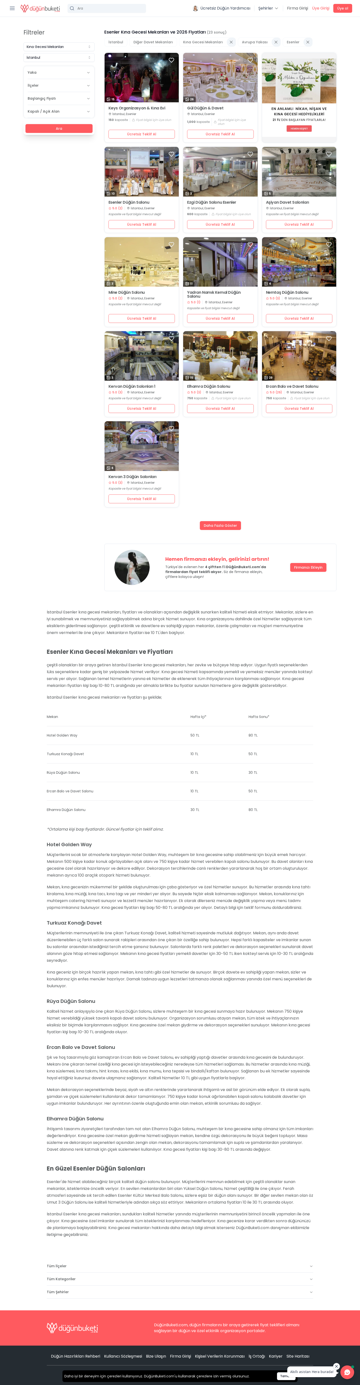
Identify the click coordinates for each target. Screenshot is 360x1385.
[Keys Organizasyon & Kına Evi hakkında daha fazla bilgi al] (142, 77)
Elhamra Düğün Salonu (208, 386)
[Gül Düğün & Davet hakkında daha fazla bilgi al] (220, 77)
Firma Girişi (297, 8)
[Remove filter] (231, 42)
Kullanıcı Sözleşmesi (123, 1356)
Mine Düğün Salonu (126, 292)
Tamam (286, 1376)
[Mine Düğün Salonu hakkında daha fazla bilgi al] (142, 262)
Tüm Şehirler (58, 1292)
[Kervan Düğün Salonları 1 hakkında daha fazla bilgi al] (142, 356)
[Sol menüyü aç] (12, 8)
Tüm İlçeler (57, 1266)
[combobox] (59, 46)
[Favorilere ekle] (171, 60)
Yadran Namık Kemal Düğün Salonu (213, 294)
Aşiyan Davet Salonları (287, 202)
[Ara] (107, 8)
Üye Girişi (320, 8)
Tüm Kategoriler (61, 1279)
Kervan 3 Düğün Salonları (132, 477)
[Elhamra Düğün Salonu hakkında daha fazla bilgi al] (220, 356)
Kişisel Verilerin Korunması (220, 1356)
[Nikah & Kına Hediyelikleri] (299, 97)
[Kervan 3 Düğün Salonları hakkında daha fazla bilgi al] (142, 446)
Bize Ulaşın (156, 1356)
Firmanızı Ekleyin (308, 567)
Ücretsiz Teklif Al (141, 134)
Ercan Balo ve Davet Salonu (292, 386)
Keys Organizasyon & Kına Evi (136, 108)
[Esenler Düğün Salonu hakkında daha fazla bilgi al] (142, 171)
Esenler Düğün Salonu (128, 202)
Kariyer (276, 1356)
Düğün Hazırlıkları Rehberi (75, 1356)
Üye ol (342, 8)
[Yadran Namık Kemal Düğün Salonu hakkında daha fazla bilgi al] (220, 262)
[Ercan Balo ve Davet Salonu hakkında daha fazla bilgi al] (299, 356)
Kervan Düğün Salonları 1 (132, 386)
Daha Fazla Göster (220, 525)
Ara (59, 128)
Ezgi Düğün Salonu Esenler (211, 202)
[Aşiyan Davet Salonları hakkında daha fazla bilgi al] (299, 171)
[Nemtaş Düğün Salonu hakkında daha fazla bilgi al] (299, 262)
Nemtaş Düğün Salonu (287, 292)
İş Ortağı (257, 1356)
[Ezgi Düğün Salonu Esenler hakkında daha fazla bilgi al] (220, 171)
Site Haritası (298, 1356)
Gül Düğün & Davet (205, 108)
